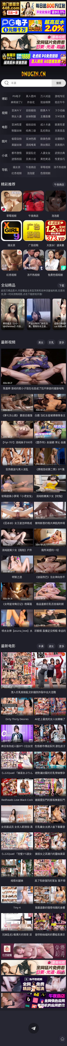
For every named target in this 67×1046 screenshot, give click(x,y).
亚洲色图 (31, 138)
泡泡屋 (31, 173)
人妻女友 (45, 153)
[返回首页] (62, 1038)
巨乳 (51, 342)
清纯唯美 (31, 144)
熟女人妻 (17, 116)
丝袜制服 (31, 116)
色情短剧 (45, 173)
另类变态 (60, 130)
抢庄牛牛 (60, 102)
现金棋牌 (45, 102)
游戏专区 (60, 96)
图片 (5, 141)
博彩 (5, 99)
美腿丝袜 (17, 144)
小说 (5, 155)
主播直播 (45, 116)
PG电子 (17, 96)
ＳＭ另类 (60, 116)
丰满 (40, 646)
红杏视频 (17, 173)
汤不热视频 (60, 167)
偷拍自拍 (31, 124)
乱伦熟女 (45, 130)
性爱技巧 (60, 159)
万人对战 (45, 96)
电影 (5, 127)
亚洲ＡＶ (17, 110)
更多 (61, 342)
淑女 (51, 646)
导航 (5, 170)
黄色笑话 (45, 159)
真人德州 (31, 96)
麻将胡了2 (16, 102)
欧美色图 (45, 138)
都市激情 (17, 153)
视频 (5, 113)
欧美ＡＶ (45, 110)
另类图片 (60, 144)
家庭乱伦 (31, 153)
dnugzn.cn (33, 74)
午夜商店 (31, 167)
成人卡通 (45, 124)
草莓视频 (45, 167)
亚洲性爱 (17, 124)
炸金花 (31, 102)
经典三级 (31, 130)
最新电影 (8, 646)
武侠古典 (60, 153)
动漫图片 (60, 138)
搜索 (58, 83)
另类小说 (31, 159)
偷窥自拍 (17, 138)
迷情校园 (17, 159)
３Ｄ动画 (60, 110)
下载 (61, 285)
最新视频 (8, 342)
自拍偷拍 (31, 110)
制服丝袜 (17, 130)
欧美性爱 (60, 124)
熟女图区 (45, 144)
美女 (40, 342)
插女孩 (16, 167)
